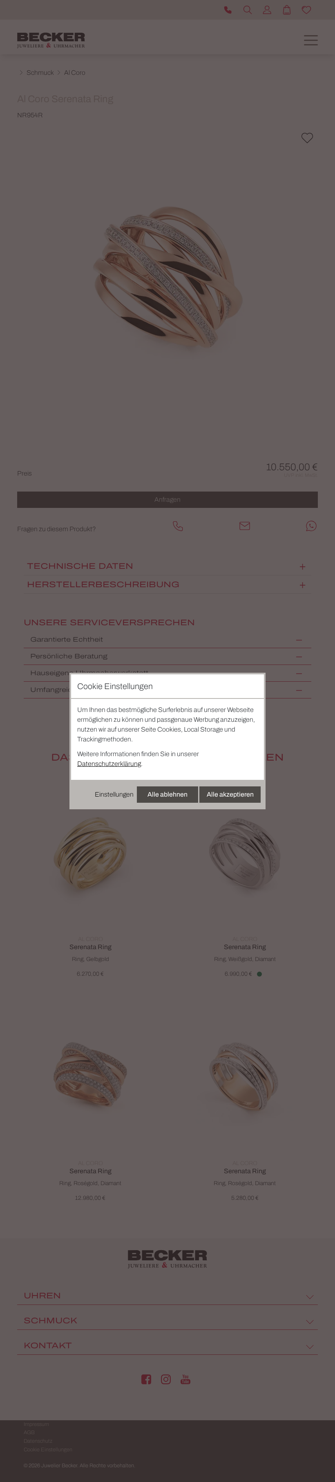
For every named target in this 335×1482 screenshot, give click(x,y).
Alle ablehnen (167, 794)
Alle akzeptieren (230, 794)
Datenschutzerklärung (109, 763)
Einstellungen (114, 794)
